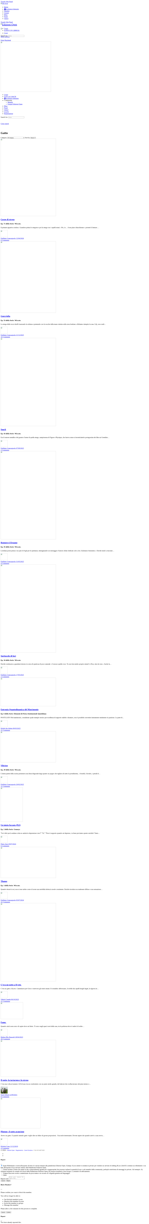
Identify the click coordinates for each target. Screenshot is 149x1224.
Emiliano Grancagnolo (8, 238)
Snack (3, 429)
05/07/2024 (20, 900)
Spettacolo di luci (8, 656)
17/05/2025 (20, 675)
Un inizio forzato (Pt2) (11, 825)
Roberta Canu (5, 1146)
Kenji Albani (5, 1095)
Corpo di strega (7, 219)
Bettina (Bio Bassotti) (8, 1037)
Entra (2, 40)
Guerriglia (5, 316)
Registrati (8, 40)
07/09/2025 (20, 448)
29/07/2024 (12, 844)
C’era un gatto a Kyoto (11, 985)
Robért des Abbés (7, 728)
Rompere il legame (9, 543)
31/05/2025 (20, 561)
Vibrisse (4, 765)
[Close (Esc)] (1, 1164)
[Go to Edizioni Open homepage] (9, 24)
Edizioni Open (11, 1150)
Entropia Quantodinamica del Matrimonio (19, 709)
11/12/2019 (14, 1146)
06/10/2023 (15, 999)
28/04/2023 (19, 1037)
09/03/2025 (17, 728)
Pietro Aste (4, 844)
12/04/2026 (20, 238)
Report (8, 1180)
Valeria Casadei (6, 999)
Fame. (3, 1022)
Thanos (4, 881)
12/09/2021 (13, 1095)
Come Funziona (28, 1150)
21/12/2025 (20, 335)
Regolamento (19, 1150)
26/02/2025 (20, 784)
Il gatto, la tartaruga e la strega (14, 1080)
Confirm (9, 1212)
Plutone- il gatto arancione (12, 1132)
